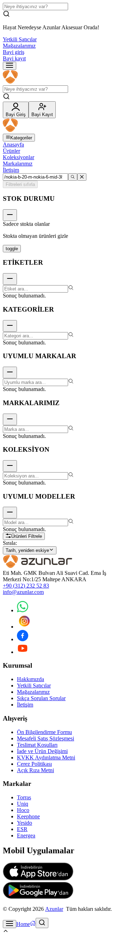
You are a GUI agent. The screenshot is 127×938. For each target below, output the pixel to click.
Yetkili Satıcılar (20, 39)
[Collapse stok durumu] (10, 215)
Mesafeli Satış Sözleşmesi (45, 738)
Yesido (24, 823)
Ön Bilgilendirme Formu (44, 732)
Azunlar (54, 909)
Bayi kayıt (14, 58)
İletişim (11, 170)
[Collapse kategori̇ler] (10, 326)
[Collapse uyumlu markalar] (10, 372)
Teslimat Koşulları (37, 745)
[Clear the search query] (81, 177)
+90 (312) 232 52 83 (26, 586)
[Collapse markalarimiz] (10, 419)
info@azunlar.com (23, 592)
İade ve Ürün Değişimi (42, 751)
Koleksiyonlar (18, 157)
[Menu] (9, 66)
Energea (26, 835)
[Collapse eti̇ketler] (10, 279)
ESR (22, 829)
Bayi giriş (13, 52)
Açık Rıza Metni (35, 770)
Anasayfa (13, 145)
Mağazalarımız (19, 46)
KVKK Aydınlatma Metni (46, 757)
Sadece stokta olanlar (26, 224)
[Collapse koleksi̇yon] (10, 466)
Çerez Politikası (34, 764)
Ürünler (11, 151)
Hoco (23, 810)
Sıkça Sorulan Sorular (41, 698)
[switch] (12, 248)
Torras (24, 797)
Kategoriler (21, 137)
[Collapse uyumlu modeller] (10, 512)
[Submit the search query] (72, 177)
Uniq (22, 804)
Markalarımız (17, 164)
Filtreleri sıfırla (20, 184)
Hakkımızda (30, 679)
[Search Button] (42, 923)
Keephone (28, 816)
